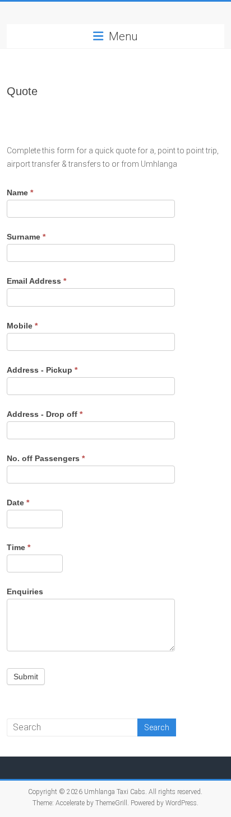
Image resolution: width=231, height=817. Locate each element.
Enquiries (25, 591)
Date (18, 502)
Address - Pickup (42, 369)
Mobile (22, 325)
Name (20, 192)
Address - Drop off (44, 414)
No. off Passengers (46, 458)
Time (18, 547)
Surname (26, 236)
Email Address (36, 280)
